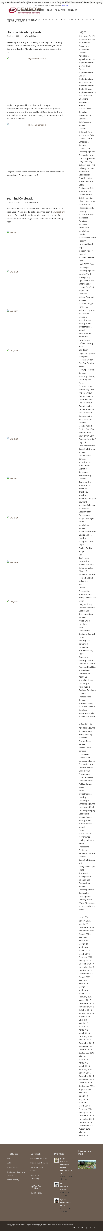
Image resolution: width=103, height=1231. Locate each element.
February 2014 (85, 1109)
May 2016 (83, 1026)
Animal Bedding (86, 680)
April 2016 (83, 1029)
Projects (83, 551)
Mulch (81, 584)
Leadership (84, 813)
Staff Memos (85, 465)
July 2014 (83, 1092)
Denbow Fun (84, 770)
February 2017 (85, 996)
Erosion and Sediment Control (16, 1173)
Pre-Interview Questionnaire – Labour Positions (86, 406)
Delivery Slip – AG (87, 164)
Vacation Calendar (87, 505)
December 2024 (86, 927)
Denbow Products (87, 607)
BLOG (81, 627)
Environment (84, 774)
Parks (81, 830)
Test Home (84, 558)
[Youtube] (86, 1228)
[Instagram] (94, 1228)
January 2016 (85, 1039)
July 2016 (83, 1020)
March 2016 (84, 1033)
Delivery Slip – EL (86, 168)
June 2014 (83, 1095)
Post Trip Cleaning (87, 376)
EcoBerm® (84, 508)
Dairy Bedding (85, 604)
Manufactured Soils (87, 531)
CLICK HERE (36, 1192)
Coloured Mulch (86, 568)
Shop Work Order (87, 445)
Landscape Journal (87, 270)
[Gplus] (90, 1228)
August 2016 (85, 1016)
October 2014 (85, 1082)
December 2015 (86, 1043)
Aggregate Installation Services (84, 49)
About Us (83, 676)
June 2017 (83, 983)
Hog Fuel (83, 624)
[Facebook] (78, 1228)
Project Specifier (86, 429)
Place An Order (86, 359)
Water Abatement (87, 902)
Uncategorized (85, 899)
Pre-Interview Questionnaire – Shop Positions (86, 416)
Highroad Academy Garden (25, 32)
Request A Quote (87, 663)
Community (84, 754)
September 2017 (87, 973)
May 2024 (83, 943)
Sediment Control (87, 853)
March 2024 (84, 950)
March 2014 (84, 1105)
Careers (82, 128)
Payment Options (87, 353)
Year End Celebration (21, 198)
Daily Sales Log (86, 161)
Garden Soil (84, 610)
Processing (84, 846)
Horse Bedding (86, 577)
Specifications (85, 462)
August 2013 (85, 1128)
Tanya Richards (32, 36)
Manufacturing (85, 817)
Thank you (83, 488)
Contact (82, 693)
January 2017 (85, 1000)
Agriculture (84, 55)
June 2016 (83, 1023)
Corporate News (86, 155)
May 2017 (83, 986)
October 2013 (85, 1122)
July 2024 (83, 937)
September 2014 (87, 1086)
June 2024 (83, 940)
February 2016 (85, 1036)
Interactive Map (86, 703)
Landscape (84, 267)
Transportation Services (36, 1169)
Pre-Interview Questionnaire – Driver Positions (86, 396)
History (82, 240)
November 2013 (86, 1119)
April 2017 (83, 990)
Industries (83, 581)
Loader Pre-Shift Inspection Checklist (86, 290)
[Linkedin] (82, 1228)
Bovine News (85, 747)
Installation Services (38, 1158)
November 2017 (86, 967)
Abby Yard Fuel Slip (87, 36)
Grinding (82, 797)
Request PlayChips (87, 667)
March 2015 (84, 1066)
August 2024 (85, 934)
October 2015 (85, 1049)
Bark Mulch (84, 561)
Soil (80, 554)
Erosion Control (86, 780)
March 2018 (84, 953)
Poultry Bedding (86, 548)
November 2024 (86, 930)
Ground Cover (85, 647)
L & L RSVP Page (86, 264)
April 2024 (83, 947)
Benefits (83, 105)
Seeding (82, 856)
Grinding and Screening (35, 1177)
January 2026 (85, 920)
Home (81, 521)
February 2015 (85, 1069)
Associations (84, 102)
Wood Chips (84, 620)
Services (83, 700)
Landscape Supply (87, 810)
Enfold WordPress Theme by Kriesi (60, 1225)
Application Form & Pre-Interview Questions (87, 95)
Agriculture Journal (87, 59)
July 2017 (83, 980)
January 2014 (85, 1112)
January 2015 (85, 1072)
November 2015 (86, 1046)
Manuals (82, 300)
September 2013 (87, 1125)
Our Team (83, 349)
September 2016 (87, 1013)
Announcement (85, 731)
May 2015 (83, 1059)
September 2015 (87, 1053)
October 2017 (85, 970)
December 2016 (86, 1003)
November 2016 (86, 1006)
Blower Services (86, 564)
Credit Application (87, 158)
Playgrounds (84, 836)
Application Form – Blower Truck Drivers (87, 65)
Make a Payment (86, 297)
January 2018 (85, 960)
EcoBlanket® (85, 511)
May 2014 (83, 1099)
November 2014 (86, 1079)
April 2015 (83, 1062)
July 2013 (83, 1132)
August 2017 (85, 977)
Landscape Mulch (86, 807)
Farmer (82, 637)
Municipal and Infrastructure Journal (85, 326)
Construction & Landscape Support (85, 141)
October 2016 (85, 1010)
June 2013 (83, 1135)
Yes (63, 5)
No (67, 5)
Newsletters (84, 340)
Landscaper (84, 683)
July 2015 (83, 1056)
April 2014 (83, 1102)
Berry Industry (85, 734)
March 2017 (84, 993)
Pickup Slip (83, 356)
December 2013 (86, 1115)
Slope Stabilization (87, 860)
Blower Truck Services (39, 1163)
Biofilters (83, 737)
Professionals (85, 696)
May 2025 (83, 924)
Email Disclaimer (86, 178)
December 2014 (86, 1076)
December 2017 (86, 963)
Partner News (85, 833)
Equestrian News (87, 777)
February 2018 (85, 957)
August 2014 (85, 1089)
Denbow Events (86, 767)
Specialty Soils (85, 594)
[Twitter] (74, 1228)
